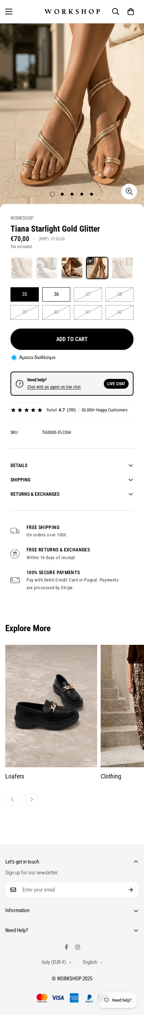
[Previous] (12, 799)
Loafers (14, 776)
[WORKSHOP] (72, 11)
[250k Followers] (66, 947)
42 (119, 312)
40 (56, 312)
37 (87, 294)
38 (119, 294)
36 (56, 294)
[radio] (21, 268)
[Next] (32, 799)
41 (87, 312)
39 (24, 312)
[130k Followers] (77, 947)
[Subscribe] (131, 890)
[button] (131, 11)
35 (24, 294)
